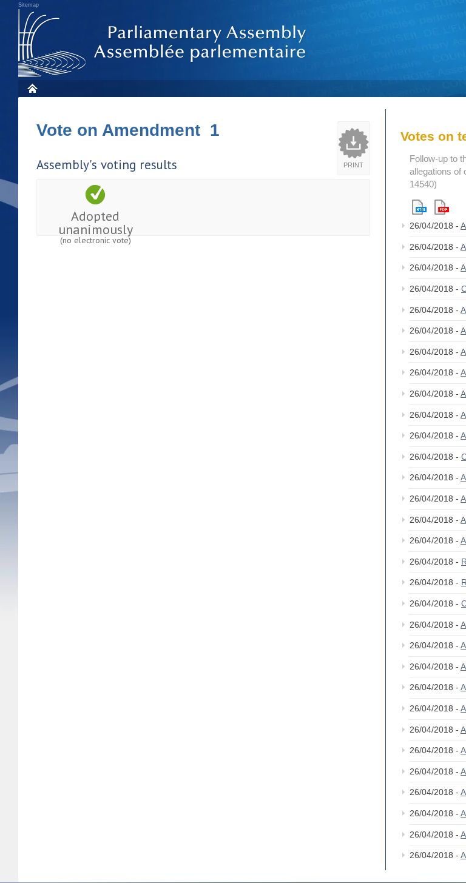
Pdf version (441, 207)
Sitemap (28, 5)
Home (32, 88)
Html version (419, 207)
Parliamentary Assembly (164, 43)
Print (353, 165)
